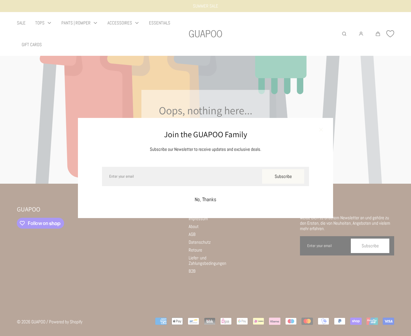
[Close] (321, 130)
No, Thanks (205, 199)
